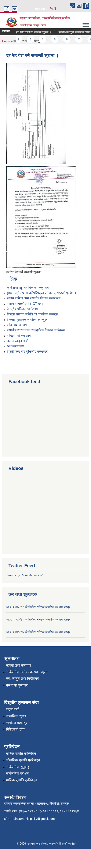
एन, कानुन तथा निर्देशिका (22, 679)
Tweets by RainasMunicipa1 (25, 575)
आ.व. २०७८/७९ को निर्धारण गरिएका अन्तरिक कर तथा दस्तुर (38, 607)
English (40, 8)
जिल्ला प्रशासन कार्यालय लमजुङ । (28, 319)
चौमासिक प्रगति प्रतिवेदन (23, 760)
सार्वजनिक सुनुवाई (17, 767)
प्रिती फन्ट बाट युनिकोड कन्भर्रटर (27, 351)
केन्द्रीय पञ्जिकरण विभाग (22, 309)
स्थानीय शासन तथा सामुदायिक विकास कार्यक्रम (36, 330)
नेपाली (53, 8)
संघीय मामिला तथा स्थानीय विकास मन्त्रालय (34, 298)
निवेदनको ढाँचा (15, 729)
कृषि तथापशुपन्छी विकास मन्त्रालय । (29, 287)
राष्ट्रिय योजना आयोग (20, 335)
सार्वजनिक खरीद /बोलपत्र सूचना (27, 672)
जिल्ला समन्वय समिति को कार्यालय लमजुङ (32, 314)
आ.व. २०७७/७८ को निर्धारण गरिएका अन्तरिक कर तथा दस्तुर (38, 619)
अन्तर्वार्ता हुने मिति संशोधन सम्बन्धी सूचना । (25, 32)
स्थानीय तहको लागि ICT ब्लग (25, 303)
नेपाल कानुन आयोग (18, 341)
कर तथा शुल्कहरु (17, 685)
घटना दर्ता (12, 709)
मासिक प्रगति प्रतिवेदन (21, 780)
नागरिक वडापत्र (16, 723)
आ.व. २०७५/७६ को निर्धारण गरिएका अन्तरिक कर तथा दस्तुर (38, 632)
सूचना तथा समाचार (18, 665)
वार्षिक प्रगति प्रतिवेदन (21, 754)
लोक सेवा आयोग (17, 325)
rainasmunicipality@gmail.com (33, 818)
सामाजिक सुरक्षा (16, 716)
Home (6, 41)
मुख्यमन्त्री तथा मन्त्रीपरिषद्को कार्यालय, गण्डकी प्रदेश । (41, 293)
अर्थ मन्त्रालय (15, 346)
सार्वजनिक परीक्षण (17, 774)
